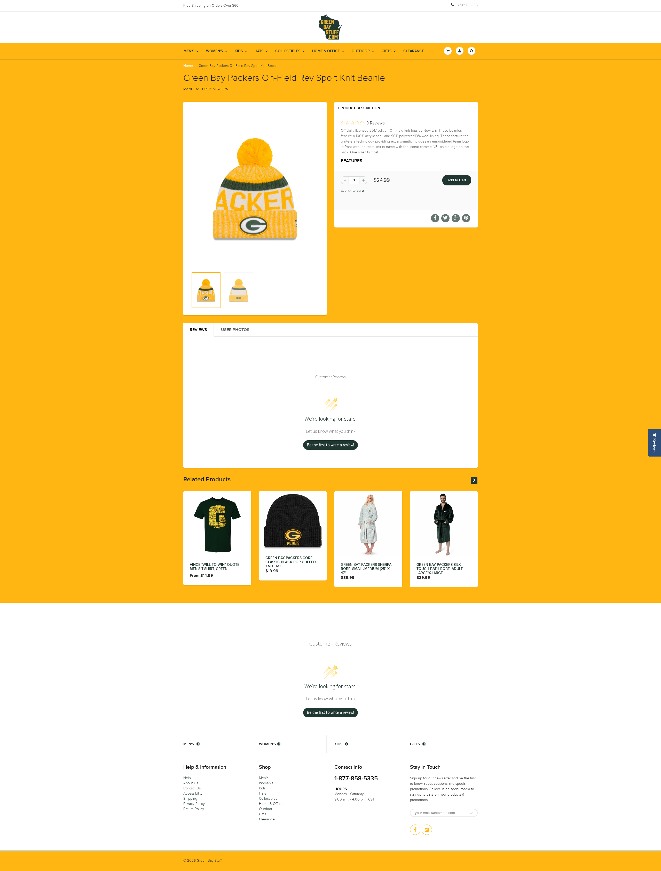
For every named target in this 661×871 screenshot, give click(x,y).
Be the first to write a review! (330, 444)
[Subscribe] (471, 813)
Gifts (386, 51)
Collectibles (287, 51)
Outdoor (361, 51)
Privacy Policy (194, 804)
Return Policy (193, 809)
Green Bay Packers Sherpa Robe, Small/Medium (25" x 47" (366, 569)
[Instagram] (427, 830)
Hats (259, 51)
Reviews (198, 330)
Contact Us (192, 788)
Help (187, 778)
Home (188, 66)
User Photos (235, 330)
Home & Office (326, 51)
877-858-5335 (466, 5)
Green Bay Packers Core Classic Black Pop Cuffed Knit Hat (290, 562)
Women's (214, 51)
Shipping (190, 798)
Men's (189, 51)
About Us (190, 783)
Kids (239, 51)
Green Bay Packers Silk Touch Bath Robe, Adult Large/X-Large (439, 569)
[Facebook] (415, 830)
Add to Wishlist (352, 191)
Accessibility (192, 793)
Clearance (413, 51)
